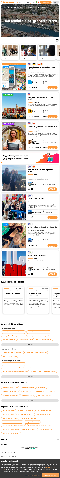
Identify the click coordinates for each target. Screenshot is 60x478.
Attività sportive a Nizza (26, 339)
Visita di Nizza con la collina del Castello (42, 227)
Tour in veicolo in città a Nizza (44, 391)
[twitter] (11, 452)
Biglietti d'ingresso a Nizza (10, 387)
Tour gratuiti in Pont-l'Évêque (11, 433)
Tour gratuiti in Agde (44, 429)
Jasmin (34, 184)
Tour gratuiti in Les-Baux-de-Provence (14, 426)
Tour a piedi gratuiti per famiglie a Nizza (40, 336)
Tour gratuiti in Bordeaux (25, 414)
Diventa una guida (45, 2)
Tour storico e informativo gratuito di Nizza (41, 170)
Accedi (55, 2)
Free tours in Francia (16, 7)
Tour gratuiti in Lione (8, 414)
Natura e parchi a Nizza (44, 395)
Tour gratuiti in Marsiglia (44, 410)
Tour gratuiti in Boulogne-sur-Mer (12, 422)
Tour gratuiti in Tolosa (41, 414)
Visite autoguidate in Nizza (43, 339)
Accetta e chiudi (50, 475)
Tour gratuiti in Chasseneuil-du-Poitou (39, 426)
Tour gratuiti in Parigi (9, 410)
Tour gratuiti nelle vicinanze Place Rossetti (43, 371)
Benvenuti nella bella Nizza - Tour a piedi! (40, 98)
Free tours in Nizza (31, 7)
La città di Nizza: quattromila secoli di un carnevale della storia (42, 127)
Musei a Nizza (41, 387)
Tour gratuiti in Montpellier (10, 418)
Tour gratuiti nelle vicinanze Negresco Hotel (15, 371)
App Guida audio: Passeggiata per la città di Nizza (41, 68)
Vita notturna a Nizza (28, 395)
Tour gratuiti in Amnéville (28, 418)
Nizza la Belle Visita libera (37, 255)
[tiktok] (15, 452)
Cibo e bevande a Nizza (27, 387)
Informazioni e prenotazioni (52, 87)
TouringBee (35, 82)
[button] (10, 52)
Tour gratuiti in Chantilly (32, 422)
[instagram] (2, 452)
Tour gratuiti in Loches (28, 429)
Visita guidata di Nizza (36, 199)
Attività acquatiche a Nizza (10, 395)
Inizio (5, 7)
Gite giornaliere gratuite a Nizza (12, 352)
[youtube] (8, 452)
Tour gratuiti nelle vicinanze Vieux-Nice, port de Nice (18, 368)
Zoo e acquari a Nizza (27, 391)
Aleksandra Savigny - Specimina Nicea (36, 142)
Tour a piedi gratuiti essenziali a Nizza (13, 332)
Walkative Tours (36, 111)
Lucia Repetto (35, 269)
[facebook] (5, 452)
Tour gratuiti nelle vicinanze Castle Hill (14, 364)
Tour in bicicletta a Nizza (10, 356)
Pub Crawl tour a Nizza (9, 339)
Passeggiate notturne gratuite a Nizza (35, 352)
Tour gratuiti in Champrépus (11, 429)
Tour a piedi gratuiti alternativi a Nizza (39, 332)
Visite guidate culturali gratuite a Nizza (14, 336)
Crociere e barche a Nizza (10, 391)
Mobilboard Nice (36, 212)
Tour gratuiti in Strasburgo (26, 410)
